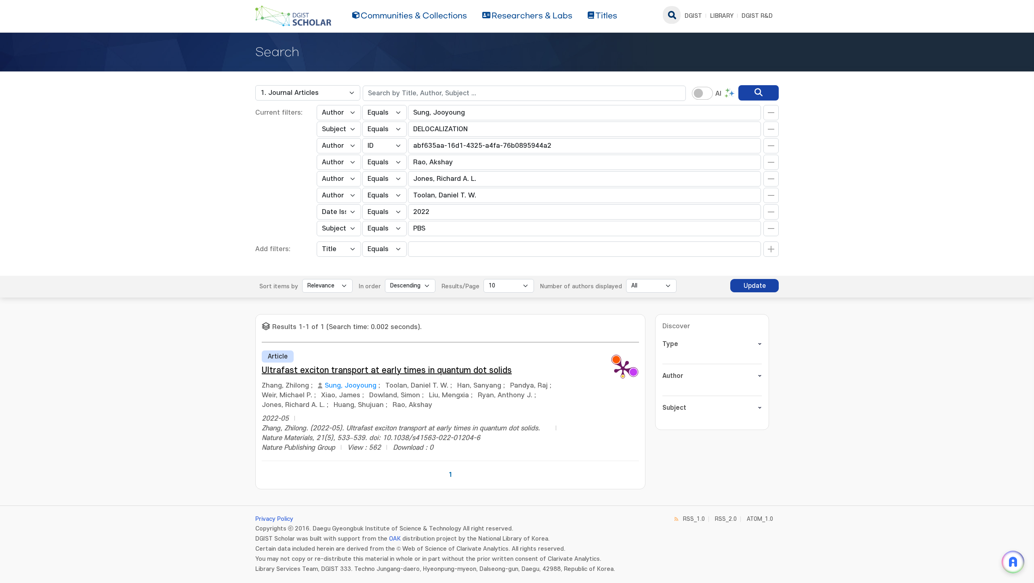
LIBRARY (721, 16)
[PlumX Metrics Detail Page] (623, 368)
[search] (758, 93)
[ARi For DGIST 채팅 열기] (1013, 562)
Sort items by (278, 286)
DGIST (693, 16)
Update (755, 285)
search (672, 15)
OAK (395, 538)
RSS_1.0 (694, 519)
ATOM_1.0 (760, 519)
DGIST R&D (757, 16)
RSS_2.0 (726, 519)
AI (718, 93)
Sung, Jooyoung (350, 385)
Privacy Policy (274, 519)
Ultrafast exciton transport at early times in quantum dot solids (387, 370)
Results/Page (460, 286)
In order (370, 286)
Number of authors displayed (581, 286)
